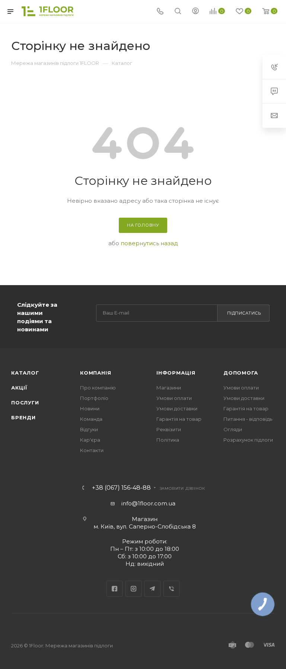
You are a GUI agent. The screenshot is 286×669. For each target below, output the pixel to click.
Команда (91, 419)
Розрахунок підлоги (248, 440)
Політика (167, 440)
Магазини (168, 388)
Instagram (133, 589)
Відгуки (89, 429)
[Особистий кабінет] (195, 11)
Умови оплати (174, 398)
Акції (19, 388)
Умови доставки (176, 408)
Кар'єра (90, 440)
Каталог (25, 373)
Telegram (152, 589)
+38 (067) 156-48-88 (121, 488)
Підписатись (244, 313)
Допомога (240, 373)
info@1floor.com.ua (148, 503)
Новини (89, 408)
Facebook (115, 589)
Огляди (232, 429)
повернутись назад (149, 243)
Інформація (176, 373)
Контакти (92, 450)
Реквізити (168, 429)
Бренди (23, 417)
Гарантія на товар (178, 419)
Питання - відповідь (247, 419)
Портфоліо (94, 398)
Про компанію (98, 388)
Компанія (95, 373)
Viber (171, 589)
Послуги (25, 402)
